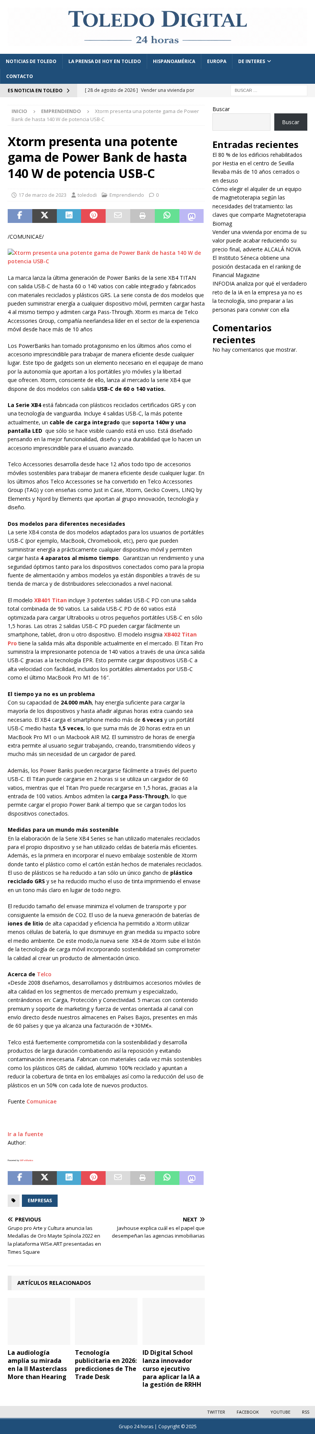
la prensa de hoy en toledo (104, 61)
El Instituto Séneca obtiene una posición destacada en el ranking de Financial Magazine (256, 266)
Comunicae (41, 1101)
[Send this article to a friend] (118, 216)
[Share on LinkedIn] (69, 216)
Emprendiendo (126, 194)
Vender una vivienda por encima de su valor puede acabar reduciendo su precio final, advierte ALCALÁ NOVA (259, 240)
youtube (280, 1412)
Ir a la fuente (25, 1134)
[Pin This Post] (93, 216)
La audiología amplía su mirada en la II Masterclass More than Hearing (37, 1364)
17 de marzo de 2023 (42, 194)
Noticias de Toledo (31, 61)
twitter (216, 1412)
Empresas (40, 1200)
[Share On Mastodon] (191, 216)
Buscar (221, 109)
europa (216, 61)
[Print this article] (142, 216)
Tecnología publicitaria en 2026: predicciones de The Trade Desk (106, 1364)
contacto (19, 76)
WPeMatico (26, 1160)
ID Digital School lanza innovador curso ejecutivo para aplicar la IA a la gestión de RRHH (172, 1368)
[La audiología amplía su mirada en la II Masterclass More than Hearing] (39, 1321)
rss (305, 1412)
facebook (248, 1412)
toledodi (87, 194)
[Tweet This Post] (44, 216)
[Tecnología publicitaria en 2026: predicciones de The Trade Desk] (106, 1321)
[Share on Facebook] (20, 216)
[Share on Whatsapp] (167, 216)
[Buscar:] (268, 89)
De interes (251, 61)
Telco (44, 974)
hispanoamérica (174, 61)
